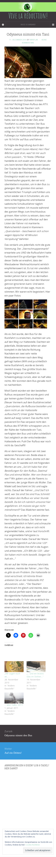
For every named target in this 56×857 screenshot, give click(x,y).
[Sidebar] (3, 25)
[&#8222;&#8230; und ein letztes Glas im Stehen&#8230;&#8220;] (36, 666)
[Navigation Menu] (53, 25)
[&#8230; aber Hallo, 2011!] (14, 698)
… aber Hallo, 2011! (13, 705)
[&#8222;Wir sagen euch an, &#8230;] (14, 666)
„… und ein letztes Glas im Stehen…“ (35, 675)
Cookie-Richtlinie (33, 844)
